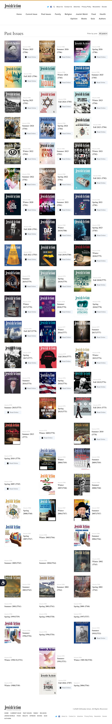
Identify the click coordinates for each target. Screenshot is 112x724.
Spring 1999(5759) (12, 616)
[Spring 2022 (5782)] (47, 179)
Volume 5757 (77, 614)
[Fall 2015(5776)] (82, 383)
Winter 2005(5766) (47, 537)
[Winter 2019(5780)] (47, 230)
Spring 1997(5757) (81, 616)
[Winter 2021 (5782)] (82, 153)
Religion (68, 14)
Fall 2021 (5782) (100, 178)
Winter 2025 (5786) (28, 51)
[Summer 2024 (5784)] (12, 128)
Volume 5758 (43, 614)
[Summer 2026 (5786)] (47, 51)
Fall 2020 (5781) (30, 229)
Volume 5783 (27, 149)
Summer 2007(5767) (96, 512)
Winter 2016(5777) (62, 331)
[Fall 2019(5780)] (48, 255)
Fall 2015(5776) (99, 382)
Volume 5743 (62, 680)
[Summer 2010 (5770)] (82, 434)
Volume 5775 (8, 405)
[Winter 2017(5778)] (12, 306)
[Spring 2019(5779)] (47, 281)
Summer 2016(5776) (27, 382)
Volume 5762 (61, 584)
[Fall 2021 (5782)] (82, 179)
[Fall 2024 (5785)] (48, 102)
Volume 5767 (61, 508)
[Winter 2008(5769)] (47, 459)
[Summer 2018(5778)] (47, 306)
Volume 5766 (43, 535)
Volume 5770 (43, 430)
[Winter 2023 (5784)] (82, 102)
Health (103, 14)
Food (93, 14)
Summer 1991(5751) (61, 660)
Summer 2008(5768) (96, 486)
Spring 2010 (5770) (12, 458)
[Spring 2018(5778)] (82, 306)
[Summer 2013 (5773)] (12, 434)
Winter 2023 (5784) (97, 102)
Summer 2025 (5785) (97, 76)
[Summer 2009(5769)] (82, 459)
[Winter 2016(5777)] (47, 332)
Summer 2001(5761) (12, 606)
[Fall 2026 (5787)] (48, 684)
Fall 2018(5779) (99, 280)
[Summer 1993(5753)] (82, 633)
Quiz (93, 19)
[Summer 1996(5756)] (12, 633)
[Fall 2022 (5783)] (13, 255)
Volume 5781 (26, 200)
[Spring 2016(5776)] (47, 383)
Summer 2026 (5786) (63, 51)
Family (58, 14)
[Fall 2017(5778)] (13, 332)
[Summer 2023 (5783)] (47, 153)
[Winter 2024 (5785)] (47, 77)
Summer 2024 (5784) (28, 127)
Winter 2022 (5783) (28, 153)
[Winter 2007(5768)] (47, 485)
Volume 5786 (27, 47)
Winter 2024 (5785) (62, 76)
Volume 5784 (96, 98)
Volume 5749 (8, 683)
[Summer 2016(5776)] (12, 383)
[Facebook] (51, 7)
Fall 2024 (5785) (65, 101)
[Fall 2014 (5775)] (82, 408)
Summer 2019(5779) (27, 280)
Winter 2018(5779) (97, 254)
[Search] (54, 7)
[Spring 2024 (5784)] (47, 128)
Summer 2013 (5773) (28, 435)
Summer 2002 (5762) (63, 588)
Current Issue (31, 14)
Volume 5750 (78, 657)
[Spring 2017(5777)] (12, 357)
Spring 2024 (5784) (63, 127)
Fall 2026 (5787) (65, 682)
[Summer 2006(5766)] (82, 536)
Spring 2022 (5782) (63, 178)
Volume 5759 (8, 614)
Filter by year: (92, 33)
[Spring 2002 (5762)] (82, 587)
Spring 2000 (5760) (82, 606)
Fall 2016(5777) (64, 356)
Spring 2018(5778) (97, 305)
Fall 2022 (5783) (30, 254)
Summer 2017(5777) (96, 331)
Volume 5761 (8, 604)
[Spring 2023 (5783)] (82, 230)
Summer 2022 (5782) (28, 178)
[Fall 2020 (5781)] (13, 230)
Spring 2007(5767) (27, 537)
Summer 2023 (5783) (63, 153)
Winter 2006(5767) (62, 512)
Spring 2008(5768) (27, 512)
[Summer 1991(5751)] (47, 658)
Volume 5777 (61, 327)
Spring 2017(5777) (27, 356)
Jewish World (82, 14)
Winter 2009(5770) (47, 433)
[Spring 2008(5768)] (12, 510)
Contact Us (68, 7)
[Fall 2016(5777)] (48, 357)
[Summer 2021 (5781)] (47, 204)
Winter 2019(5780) (62, 229)
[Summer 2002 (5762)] (47, 587)
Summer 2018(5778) (61, 305)
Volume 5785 (61, 72)
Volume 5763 (96, 559)
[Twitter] (48, 7)
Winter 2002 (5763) (97, 563)
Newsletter (96, 7)
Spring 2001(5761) (47, 606)
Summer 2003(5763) (27, 588)
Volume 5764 (43, 560)
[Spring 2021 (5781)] (82, 204)
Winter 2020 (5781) (28, 204)
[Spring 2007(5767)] (12, 536)
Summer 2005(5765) (12, 563)
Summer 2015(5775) (12, 407)
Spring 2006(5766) (81, 685)
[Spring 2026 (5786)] (82, 51)
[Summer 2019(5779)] (12, 281)
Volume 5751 (8, 657)
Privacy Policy (86, 7)
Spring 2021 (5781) (97, 204)
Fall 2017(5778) (30, 331)
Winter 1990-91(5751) (13, 660)
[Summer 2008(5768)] (82, 485)
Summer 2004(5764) (47, 563)
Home (19, 14)
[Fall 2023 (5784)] (82, 128)
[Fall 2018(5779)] (82, 281)
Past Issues (46, 14)
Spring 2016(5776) (62, 382)
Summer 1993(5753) (96, 632)
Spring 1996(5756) (47, 634)
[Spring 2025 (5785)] (12, 102)
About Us (59, 7)
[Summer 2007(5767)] (82, 510)
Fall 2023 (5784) (100, 127)
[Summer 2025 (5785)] (82, 77)
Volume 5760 (78, 604)
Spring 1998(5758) (47, 616)
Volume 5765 (8, 560)
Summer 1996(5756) (27, 634)
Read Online (32, 57)
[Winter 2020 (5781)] (12, 204)
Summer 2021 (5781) (63, 204)
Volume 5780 (62, 225)
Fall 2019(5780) (64, 254)
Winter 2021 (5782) (97, 153)
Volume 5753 (96, 628)
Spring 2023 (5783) (97, 229)
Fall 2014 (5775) (100, 407)
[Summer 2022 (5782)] (12, 179)
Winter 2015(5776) (97, 356)
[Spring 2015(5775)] (47, 408)
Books (84, 19)
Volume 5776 (96, 352)
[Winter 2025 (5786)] (12, 51)
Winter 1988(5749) (12, 685)
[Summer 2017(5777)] (82, 332)
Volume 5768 (62, 482)
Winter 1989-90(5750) (83, 660)
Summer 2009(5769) (96, 461)
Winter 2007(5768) (62, 486)
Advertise (77, 7)
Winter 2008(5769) (62, 461)
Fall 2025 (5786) (30, 76)
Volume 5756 (26, 630)
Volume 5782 (96, 149)
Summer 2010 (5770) (97, 433)
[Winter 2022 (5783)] (12, 153)
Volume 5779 (96, 250)
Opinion (73, 19)
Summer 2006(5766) (96, 537)
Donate (104, 7)
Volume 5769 (62, 457)
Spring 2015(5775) (62, 410)
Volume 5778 (27, 301)
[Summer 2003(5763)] (12, 587)
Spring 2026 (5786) (97, 51)
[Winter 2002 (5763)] (82, 561)
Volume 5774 (26, 431)
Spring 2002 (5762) (97, 588)
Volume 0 (76, 683)
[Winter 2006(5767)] (47, 510)
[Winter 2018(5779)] (82, 255)
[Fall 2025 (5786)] (13, 77)
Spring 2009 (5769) (12, 484)
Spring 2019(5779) (62, 280)
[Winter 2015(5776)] (82, 357)
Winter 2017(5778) (27, 305)
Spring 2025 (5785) (28, 102)
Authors (102, 19)
